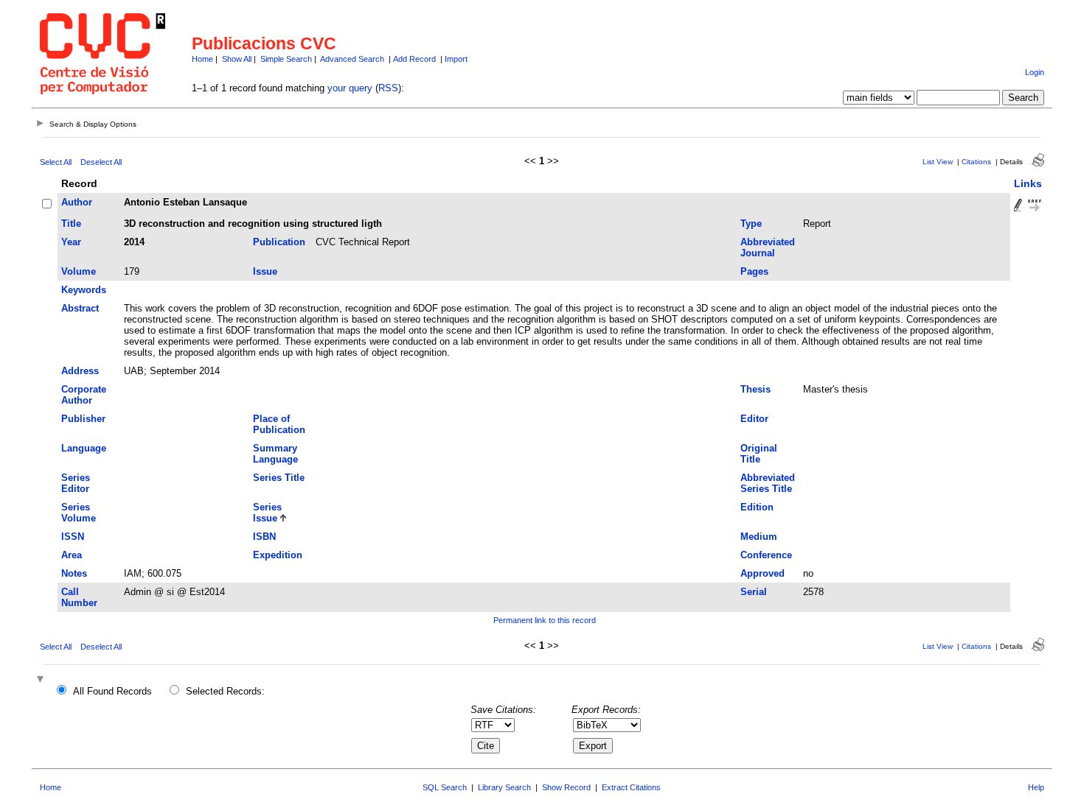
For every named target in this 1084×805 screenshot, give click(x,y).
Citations (976, 162)
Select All (56, 162)
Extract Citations (631, 787)
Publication (279, 241)
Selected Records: (225, 691)
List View (938, 162)
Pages (754, 271)
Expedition (277, 554)
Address (80, 370)
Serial (753, 591)
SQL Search (445, 787)
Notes (74, 573)
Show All (236, 59)
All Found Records (112, 691)
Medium (758, 536)
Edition (757, 507)
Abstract (80, 308)
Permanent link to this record (544, 620)
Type (751, 223)
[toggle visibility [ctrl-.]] (42, 680)
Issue (265, 271)
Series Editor (75, 483)
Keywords (83, 289)
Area (71, 554)
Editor (754, 418)
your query (349, 88)
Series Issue (267, 513)
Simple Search (286, 59)
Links (1028, 183)
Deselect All (101, 162)
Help (1036, 787)
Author (76, 202)
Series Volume (78, 513)
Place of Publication (279, 424)
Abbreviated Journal (767, 247)
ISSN (72, 536)
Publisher (83, 418)
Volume (78, 271)
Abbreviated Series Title (767, 483)
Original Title (758, 454)
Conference (766, 554)
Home (202, 59)
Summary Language (275, 454)
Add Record (414, 59)
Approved (762, 573)
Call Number (79, 597)
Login (1034, 72)
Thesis (755, 389)
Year (71, 241)
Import (456, 59)
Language (83, 448)
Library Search (504, 787)
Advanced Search (352, 59)
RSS (388, 88)
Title (71, 223)
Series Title (279, 477)
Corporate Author (83, 395)
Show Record (566, 787)
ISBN (264, 536)
